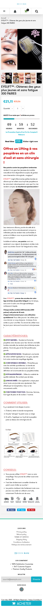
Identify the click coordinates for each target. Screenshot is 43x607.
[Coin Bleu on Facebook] (21, 589)
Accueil (3, 18)
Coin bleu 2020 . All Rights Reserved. (14, 600)
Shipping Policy (21, 539)
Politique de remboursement (21, 545)
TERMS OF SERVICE (21, 537)
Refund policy (21, 534)
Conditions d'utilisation (21, 542)
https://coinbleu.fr (35, 600)
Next (40, 78)
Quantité (6, 108)
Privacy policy (21, 532)
